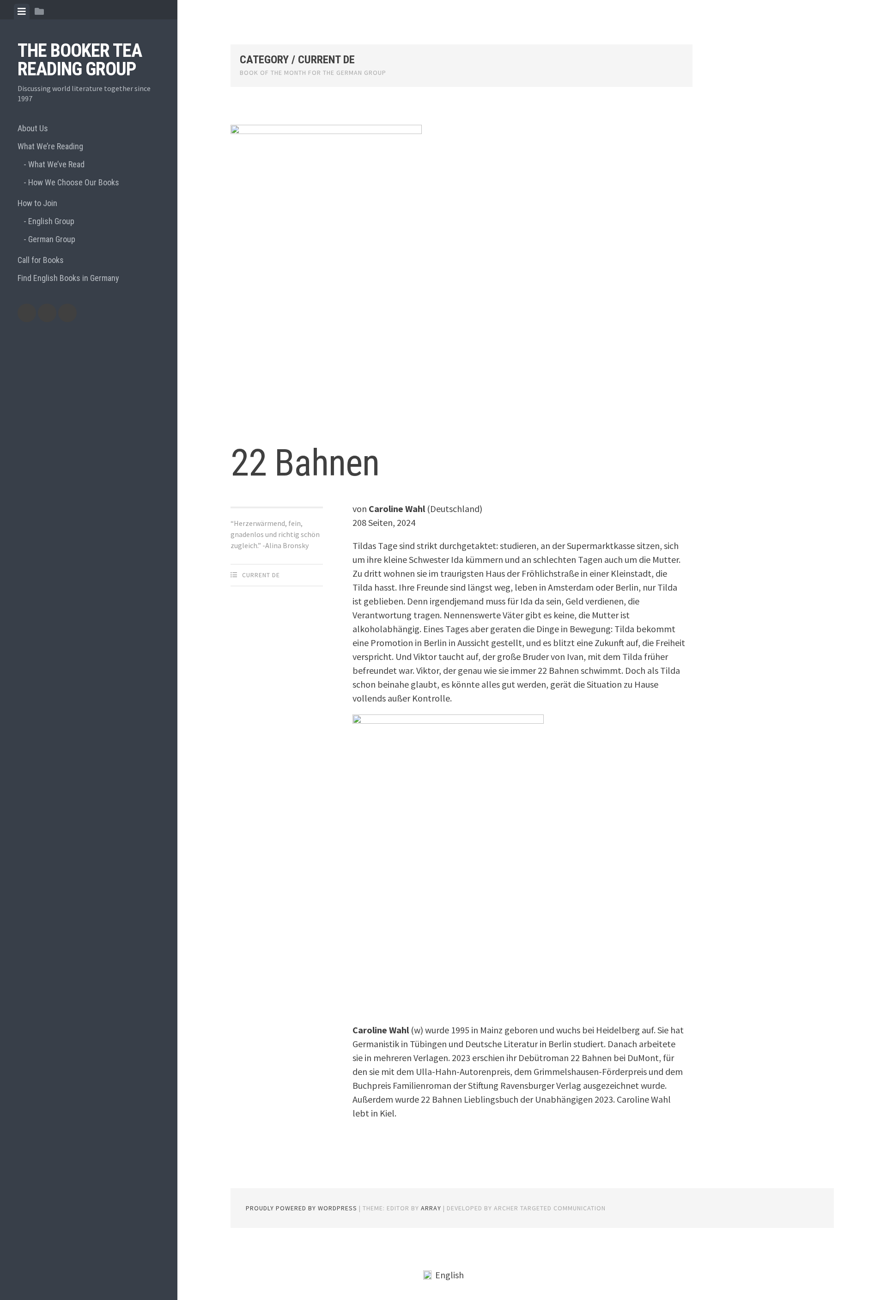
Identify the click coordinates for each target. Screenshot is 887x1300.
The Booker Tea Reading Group (80, 60)
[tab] (22, 11)
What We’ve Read (56, 164)
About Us (33, 128)
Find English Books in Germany (68, 278)
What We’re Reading (50, 146)
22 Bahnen (305, 463)
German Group (51, 239)
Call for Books (41, 260)
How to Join (37, 203)
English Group (51, 221)
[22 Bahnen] (462, 274)
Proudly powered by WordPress (301, 1208)
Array (431, 1208)
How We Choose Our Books (73, 182)
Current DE (261, 575)
